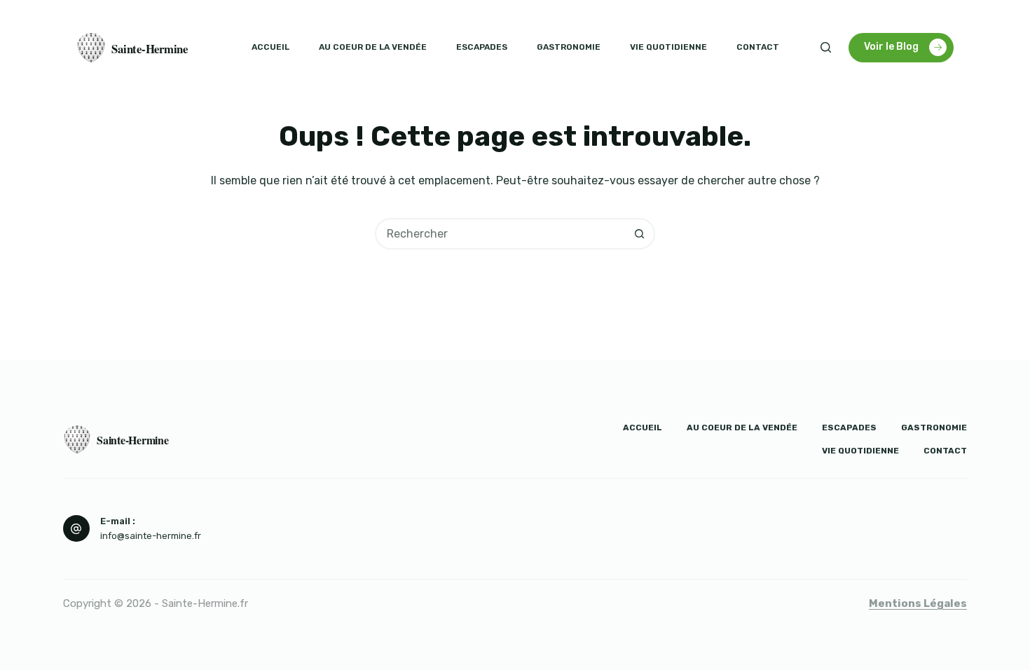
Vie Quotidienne (668, 47)
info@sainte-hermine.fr (150, 536)
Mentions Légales (918, 603)
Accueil (270, 47)
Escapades (481, 47)
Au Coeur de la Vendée (373, 47)
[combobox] (500, 233)
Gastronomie (568, 47)
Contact (757, 47)
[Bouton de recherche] (639, 233)
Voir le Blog (891, 47)
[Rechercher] (825, 47)
